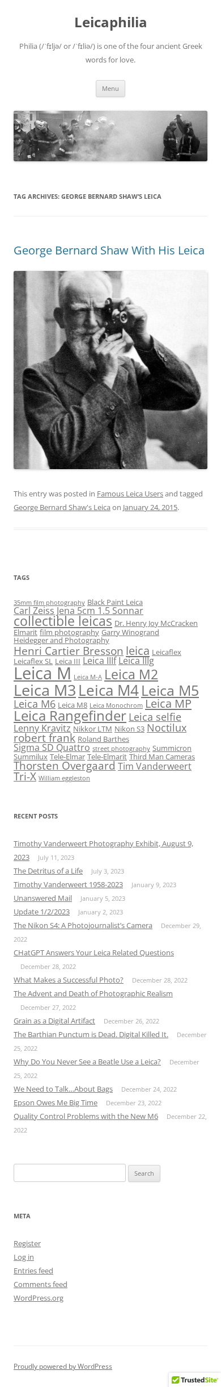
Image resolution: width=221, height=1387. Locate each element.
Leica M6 (35, 704)
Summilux (31, 756)
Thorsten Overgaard (65, 765)
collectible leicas (63, 621)
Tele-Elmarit (107, 756)
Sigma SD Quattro (52, 747)
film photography (69, 632)
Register (27, 1243)
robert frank (44, 737)
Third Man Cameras (162, 756)
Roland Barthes (103, 739)
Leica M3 (45, 689)
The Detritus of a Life (48, 871)
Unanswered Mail (43, 898)
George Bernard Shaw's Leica (62, 507)
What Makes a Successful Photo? (69, 980)
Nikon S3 (129, 729)
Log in (24, 1257)
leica (138, 650)
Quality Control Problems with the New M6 (86, 1116)
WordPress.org (38, 1298)
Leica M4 (108, 690)
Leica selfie (155, 717)
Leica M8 (72, 705)
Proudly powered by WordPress (63, 1366)
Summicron (172, 748)
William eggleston (64, 778)
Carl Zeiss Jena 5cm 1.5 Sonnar (78, 610)
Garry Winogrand (130, 632)
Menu (110, 88)
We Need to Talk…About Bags (63, 1089)
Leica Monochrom (116, 705)
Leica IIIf (99, 660)
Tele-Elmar (67, 756)
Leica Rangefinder (70, 716)
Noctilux (166, 727)
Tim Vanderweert (155, 766)
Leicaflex (166, 652)
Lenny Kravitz (42, 728)
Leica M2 (131, 674)
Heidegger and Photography (61, 640)
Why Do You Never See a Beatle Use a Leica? (87, 1061)
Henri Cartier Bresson (69, 651)
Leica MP (168, 703)
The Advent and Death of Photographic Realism (93, 993)
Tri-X (25, 776)
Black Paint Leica (115, 602)
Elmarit (25, 632)
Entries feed (33, 1270)
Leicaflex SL (33, 661)
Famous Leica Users (130, 493)
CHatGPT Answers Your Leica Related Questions (94, 952)
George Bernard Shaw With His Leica (109, 250)
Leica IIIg (136, 660)
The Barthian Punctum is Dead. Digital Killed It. (91, 1034)
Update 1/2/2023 (42, 911)
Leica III (67, 661)
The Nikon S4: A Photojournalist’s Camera (83, 925)
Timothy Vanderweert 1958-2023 (68, 884)
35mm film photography (49, 603)
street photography (121, 749)
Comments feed (40, 1284)
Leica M (42, 673)
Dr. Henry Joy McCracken (156, 623)
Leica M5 (170, 690)
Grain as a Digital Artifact (54, 1021)
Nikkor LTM (92, 729)
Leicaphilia (110, 22)
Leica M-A (88, 677)
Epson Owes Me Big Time (55, 1102)
